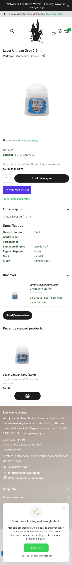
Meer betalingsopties (17, 198)
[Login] (59, 30)
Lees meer (56, 14)
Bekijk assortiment (5, 31)
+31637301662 (18, 467)
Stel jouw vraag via (26, 478)
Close (68, 5)
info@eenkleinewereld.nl (24, 472)
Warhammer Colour (27, 56)
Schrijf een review (17, 315)
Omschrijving (13, 209)
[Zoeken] (12, 31)
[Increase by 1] (11, 175)
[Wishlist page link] (54, 31)
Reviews (9, 275)
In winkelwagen (42, 178)
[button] (4, 14)
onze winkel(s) (31, 140)
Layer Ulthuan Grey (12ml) (19, 374)
